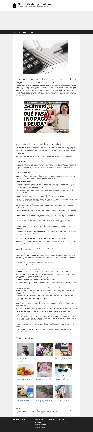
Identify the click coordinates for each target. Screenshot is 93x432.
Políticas (31, 32)
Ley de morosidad (59, 410)
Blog (19, 32)
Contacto (24, 32)
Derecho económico (30, 410)
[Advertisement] (46, 21)
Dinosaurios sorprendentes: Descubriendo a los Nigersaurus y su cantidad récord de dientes (44, 400)
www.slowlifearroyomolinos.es (64, 422)
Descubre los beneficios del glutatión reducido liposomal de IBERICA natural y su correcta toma (63, 400)
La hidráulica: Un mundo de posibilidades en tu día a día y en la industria (24, 400)
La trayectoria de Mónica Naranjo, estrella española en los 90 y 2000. (43, 378)
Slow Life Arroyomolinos (35, 4)
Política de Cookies (40, 427)
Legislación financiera (50, 410)
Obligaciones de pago (68, 410)
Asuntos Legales (20, 408)
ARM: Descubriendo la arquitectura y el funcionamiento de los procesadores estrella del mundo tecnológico (25, 359)
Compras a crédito (21, 410)
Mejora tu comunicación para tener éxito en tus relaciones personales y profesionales (63, 359)
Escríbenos (50, 422)
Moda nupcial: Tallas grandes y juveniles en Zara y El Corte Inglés (62, 378)
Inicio (14, 32)
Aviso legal (38, 422)
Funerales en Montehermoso (44, 357)
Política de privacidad (40, 424)
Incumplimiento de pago (40, 410)
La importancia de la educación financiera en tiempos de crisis (24, 378)
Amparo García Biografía (17, 422)
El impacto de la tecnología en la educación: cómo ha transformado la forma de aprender (36, 412)
